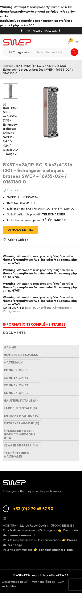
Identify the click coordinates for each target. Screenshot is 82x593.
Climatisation (62, 307)
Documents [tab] (14, 333)
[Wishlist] (15, 240)
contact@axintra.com (56, 550)
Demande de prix (20, 229)
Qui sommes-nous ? (15, 581)
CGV (61, 581)
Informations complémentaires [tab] (34, 324)
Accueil (8, 66)
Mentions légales (43, 581)
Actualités (9, 586)
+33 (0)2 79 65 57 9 (32, 508)
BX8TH (30, 307)
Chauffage (44, 307)
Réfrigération (12, 311)
